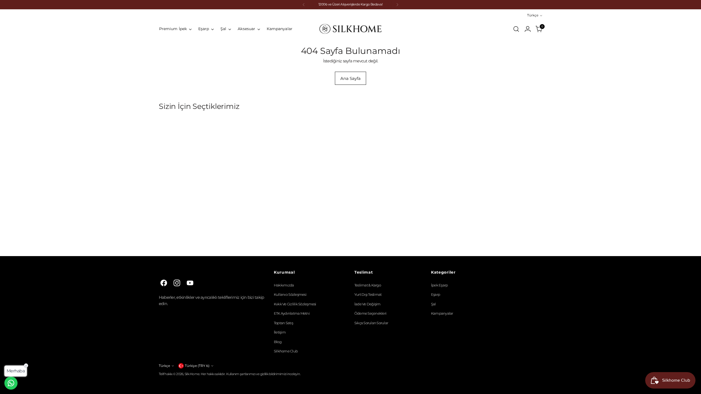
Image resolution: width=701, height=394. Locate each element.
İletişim (280, 332)
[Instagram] (177, 283)
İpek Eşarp (439, 285)
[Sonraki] (397, 4)
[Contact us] (11, 383)
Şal (433, 304)
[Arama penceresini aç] (516, 29)
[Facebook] (164, 283)
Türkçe (532, 15)
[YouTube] (190, 283)
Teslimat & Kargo (367, 285)
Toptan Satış (283, 323)
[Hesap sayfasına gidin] (527, 29)
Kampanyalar (442, 313)
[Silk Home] (350, 29)
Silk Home (192, 374)
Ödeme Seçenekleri (370, 313)
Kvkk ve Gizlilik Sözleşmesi (295, 304)
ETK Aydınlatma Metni (292, 313)
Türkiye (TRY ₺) (197, 366)
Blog (277, 342)
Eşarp (435, 294)
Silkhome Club (286, 351)
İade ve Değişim (367, 304)
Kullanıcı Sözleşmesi (290, 294)
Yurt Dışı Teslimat (368, 294)
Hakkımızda (284, 285)
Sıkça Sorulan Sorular (371, 323)
